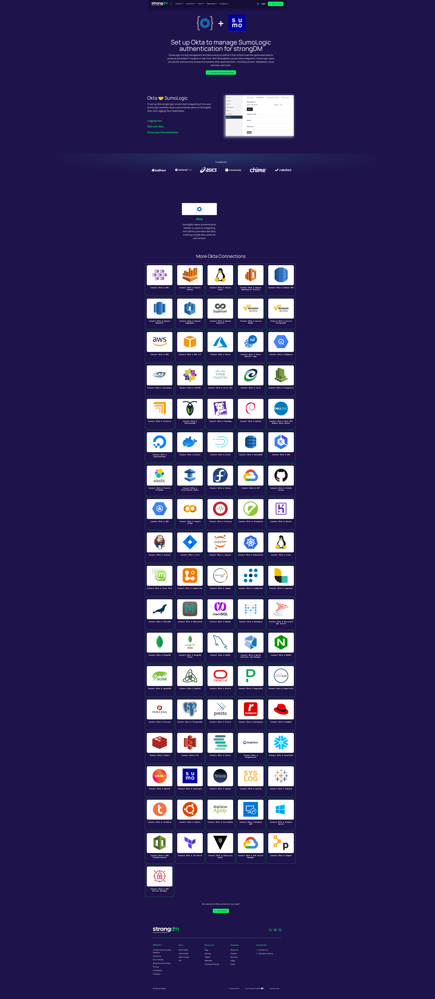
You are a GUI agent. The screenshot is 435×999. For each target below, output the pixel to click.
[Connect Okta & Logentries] (189, 580)
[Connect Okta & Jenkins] (159, 547)
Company (223, 4)
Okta (199, 219)
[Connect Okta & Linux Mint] (159, 580)
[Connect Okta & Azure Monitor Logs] (250, 346)
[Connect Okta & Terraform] (189, 847)
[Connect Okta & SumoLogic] (189, 781)
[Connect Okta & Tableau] (281, 781)
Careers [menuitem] (233, 953)
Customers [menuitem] (157, 970)
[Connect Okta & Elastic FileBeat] (159, 480)
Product (179, 4)
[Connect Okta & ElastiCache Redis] (189, 480)
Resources (211, 4)
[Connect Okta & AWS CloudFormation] (159, 847)
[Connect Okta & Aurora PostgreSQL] (281, 313)
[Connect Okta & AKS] (159, 280)
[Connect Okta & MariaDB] (159, 614)
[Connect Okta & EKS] (281, 447)
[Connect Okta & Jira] (189, 547)
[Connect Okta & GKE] (159, 513)
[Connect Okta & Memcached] (189, 614)
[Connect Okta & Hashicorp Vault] (220, 847)
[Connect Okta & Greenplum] (250, 513)
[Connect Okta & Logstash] (281, 580)
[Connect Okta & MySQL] (220, 647)
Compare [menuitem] (157, 974)
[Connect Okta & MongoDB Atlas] (189, 647)
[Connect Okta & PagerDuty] (250, 680)
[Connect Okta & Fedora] (220, 480)
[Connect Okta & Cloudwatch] (281, 380)
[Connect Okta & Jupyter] (220, 547)
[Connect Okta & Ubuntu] (189, 814)
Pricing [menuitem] (156, 967)
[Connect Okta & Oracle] (220, 680)
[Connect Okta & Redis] (159, 747)
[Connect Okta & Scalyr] (220, 747)
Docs (200, 4)
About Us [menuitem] (234, 950)
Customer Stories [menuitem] (212, 964)
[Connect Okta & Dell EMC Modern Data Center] (281, 413)
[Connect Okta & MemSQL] (220, 614)
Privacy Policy (234, 988)
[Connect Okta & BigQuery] (281, 346)
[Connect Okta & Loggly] (220, 580)
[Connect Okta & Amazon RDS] (281, 280)
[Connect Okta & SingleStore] (250, 747)
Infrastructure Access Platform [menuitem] (162, 951)
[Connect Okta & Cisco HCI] (220, 380)
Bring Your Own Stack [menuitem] (161, 963)
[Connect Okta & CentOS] (189, 380)
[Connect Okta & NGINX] (281, 647)
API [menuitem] (180, 960)
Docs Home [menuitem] (183, 950)
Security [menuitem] (233, 957)
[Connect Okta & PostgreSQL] (189, 714)
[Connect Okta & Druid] (220, 447)
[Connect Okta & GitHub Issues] (281, 480)
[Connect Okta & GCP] (250, 480)
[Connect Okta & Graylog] (220, 513)
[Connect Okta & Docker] (189, 447)
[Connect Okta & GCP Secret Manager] (250, 847)
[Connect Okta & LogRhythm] (250, 580)
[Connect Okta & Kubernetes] (250, 547)
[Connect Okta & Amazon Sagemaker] (189, 313)
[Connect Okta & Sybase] (220, 781)
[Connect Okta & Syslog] (250, 781)
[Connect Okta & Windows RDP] (250, 814)
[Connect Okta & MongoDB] (159, 647)
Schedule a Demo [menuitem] (266, 953)
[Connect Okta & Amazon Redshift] (159, 313)
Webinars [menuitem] (208, 960)
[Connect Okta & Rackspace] (250, 714)
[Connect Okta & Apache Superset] (220, 313)
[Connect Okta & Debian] (250, 413)
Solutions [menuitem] (157, 956)
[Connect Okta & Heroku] (281, 513)
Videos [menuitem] (207, 957)
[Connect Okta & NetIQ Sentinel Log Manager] (250, 647)
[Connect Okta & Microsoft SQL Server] (281, 614)
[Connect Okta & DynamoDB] (250, 447)
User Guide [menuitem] (183, 953)
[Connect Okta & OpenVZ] (189, 680)
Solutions (189, 4)
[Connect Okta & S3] (189, 747)
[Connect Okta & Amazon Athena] (189, 280)
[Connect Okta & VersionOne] (220, 814)
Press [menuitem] (232, 964)
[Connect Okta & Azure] (220, 346)
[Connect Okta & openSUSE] (159, 680)
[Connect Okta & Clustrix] (159, 413)
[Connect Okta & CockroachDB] (189, 413)
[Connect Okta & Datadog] (220, 413)
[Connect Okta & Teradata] (159, 814)
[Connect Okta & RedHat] (281, 714)
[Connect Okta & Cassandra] (159, 380)
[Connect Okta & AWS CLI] (189, 346)
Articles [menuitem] (208, 953)
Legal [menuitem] (232, 960)
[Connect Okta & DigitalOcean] (159, 447)
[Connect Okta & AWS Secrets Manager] (159, 881)
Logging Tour (154, 120)
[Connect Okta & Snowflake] (281, 747)
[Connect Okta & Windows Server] (281, 814)
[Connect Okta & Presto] (220, 714)
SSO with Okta (155, 126)
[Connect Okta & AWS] (159, 346)
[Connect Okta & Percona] (159, 714)
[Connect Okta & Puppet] (281, 847)
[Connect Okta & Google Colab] (189, 513)
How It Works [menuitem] (158, 959)
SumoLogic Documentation (162, 132)
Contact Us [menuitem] (263, 950)
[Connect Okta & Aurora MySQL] (250, 313)
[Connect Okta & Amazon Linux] (220, 280)
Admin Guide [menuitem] (184, 957)
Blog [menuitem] (206, 950)
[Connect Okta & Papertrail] (281, 680)
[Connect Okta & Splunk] (159, 781)
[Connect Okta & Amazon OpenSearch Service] (250, 280)
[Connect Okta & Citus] (250, 380)
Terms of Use (274, 988)
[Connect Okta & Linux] (281, 547)
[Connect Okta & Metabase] (250, 614)
